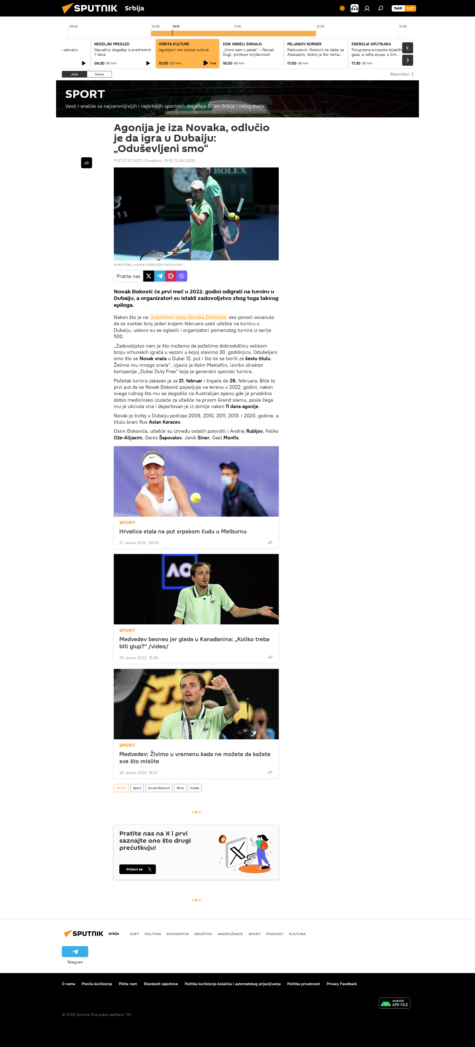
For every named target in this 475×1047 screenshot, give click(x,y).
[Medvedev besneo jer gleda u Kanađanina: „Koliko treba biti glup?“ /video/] (196, 589)
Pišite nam (128, 983)
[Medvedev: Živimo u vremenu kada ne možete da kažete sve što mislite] (196, 704)
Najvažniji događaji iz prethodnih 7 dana (122, 52)
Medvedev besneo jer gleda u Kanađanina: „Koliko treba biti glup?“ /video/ (194, 642)
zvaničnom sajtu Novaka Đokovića (188, 317)
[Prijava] (366, 8)
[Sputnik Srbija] (92, 15)
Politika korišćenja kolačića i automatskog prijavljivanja (233, 983)
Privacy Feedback (342, 983)
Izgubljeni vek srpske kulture (184, 49)
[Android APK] (394, 1004)
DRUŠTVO (203, 933)
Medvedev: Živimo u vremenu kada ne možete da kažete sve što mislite (194, 757)
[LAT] (410, 8)
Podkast (274, 933)
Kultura (297, 933)
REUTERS (124, 265)
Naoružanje (230, 933)
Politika (153, 933)
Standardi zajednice (161, 983)
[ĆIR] (398, 8)
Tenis (180, 788)
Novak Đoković (159, 788)
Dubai (194, 788)
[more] (270, 542)
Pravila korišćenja (97, 983)
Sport (137, 788)
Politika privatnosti (303, 983)
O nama (68, 983)
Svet (134, 933)
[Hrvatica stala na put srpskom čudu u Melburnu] (196, 481)
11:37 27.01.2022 (128, 160)
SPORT (127, 522)
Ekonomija (178, 933)
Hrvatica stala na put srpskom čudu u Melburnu (183, 531)
